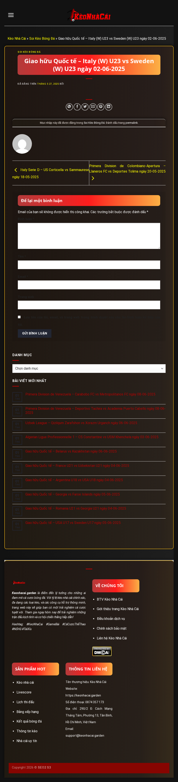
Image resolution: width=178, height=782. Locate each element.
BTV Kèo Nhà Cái (110, 599)
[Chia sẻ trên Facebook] (77, 106)
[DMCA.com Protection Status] (102, 651)
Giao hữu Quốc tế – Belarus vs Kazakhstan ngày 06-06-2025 (71, 451)
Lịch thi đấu (25, 702)
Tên (22, 256)
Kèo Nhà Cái (17, 38)
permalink (131, 122)
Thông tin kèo (27, 731)
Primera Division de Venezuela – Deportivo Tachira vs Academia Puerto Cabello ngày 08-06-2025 (95, 411)
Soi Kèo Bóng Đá (42, 38)
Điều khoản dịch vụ (111, 619)
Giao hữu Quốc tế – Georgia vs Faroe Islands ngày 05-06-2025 (72, 494)
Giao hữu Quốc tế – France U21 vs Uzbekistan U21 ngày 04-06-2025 (77, 466)
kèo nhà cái (65, 597)
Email (23, 277)
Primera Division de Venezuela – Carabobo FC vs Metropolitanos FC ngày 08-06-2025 (90, 394)
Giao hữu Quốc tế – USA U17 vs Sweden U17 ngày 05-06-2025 (73, 523)
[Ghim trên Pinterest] (100, 106)
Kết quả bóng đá (29, 721)
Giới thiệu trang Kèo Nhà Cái (118, 609)
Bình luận (26, 219)
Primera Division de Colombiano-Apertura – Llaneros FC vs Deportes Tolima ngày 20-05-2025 (127, 169)
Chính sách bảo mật (112, 628)
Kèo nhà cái (25, 682)
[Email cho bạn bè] (93, 106)
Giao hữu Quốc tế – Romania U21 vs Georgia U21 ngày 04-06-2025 (75, 508)
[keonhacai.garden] (89, 15)
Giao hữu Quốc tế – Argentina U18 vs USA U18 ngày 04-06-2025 (74, 480)
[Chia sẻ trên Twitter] (85, 106)
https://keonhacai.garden (83, 695)
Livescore (23, 692)
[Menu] (11, 15)
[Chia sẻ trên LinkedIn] (108, 106)
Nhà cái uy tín (26, 741)
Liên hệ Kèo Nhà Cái (112, 638)
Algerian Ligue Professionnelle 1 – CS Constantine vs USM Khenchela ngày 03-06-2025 (91, 437)
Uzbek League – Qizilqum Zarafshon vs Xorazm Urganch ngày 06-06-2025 (81, 423)
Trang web (26, 297)
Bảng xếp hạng (27, 712)
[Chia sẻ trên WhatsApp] (69, 106)
